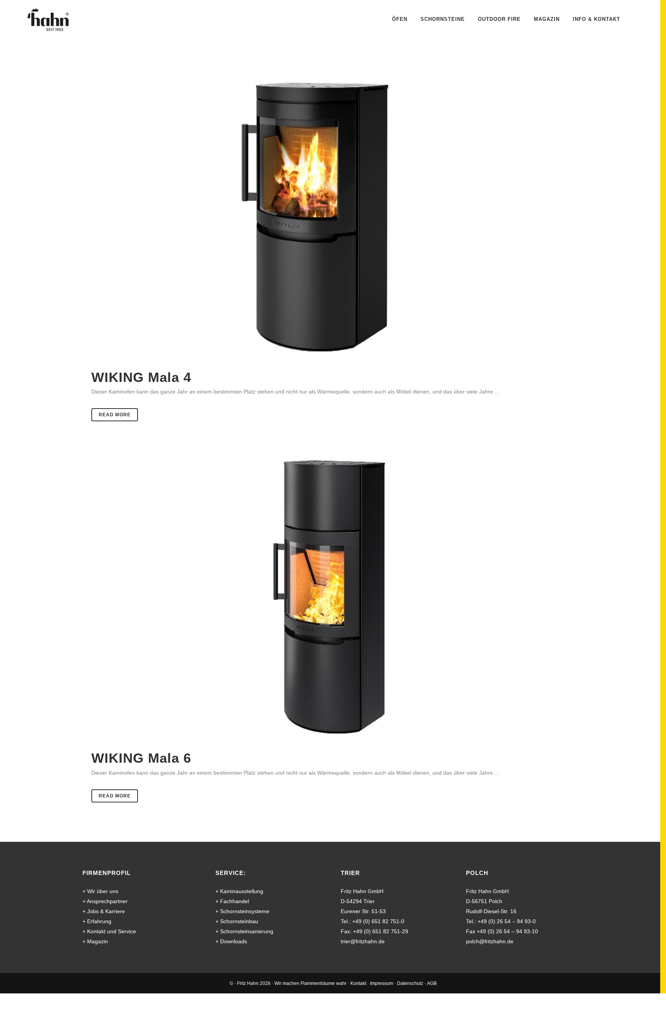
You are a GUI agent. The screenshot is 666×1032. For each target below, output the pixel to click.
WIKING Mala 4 (141, 377)
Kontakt (358, 983)
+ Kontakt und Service (109, 931)
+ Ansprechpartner (105, 901)
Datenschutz (410, 983)
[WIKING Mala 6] (333, 599)
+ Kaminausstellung (239, 891)
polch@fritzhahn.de (489, 941)
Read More (115, 414)
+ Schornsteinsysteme (242, 911)
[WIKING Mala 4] (333, 218)
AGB (432, 983)
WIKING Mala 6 (141, 758)
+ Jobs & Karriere (103, 911)
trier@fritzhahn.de (363, 941)
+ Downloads (231, 941)
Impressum (381, 983)
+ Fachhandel (232, 901)
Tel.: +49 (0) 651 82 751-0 (372, 921)
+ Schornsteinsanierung (244, 931)
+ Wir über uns (100, 891)
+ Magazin (95, 941)
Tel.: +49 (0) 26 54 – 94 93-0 (501, 921)
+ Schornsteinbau (236, 921)
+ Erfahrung (96, 921)
